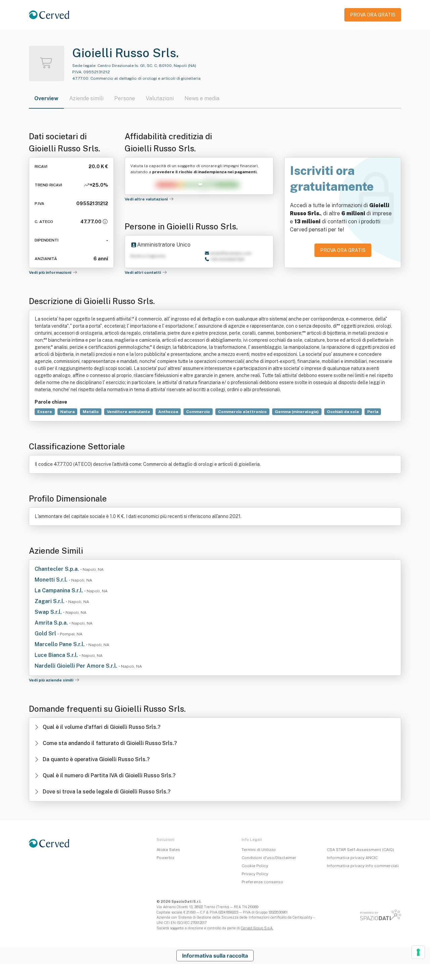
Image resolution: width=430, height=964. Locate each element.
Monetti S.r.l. (52, 580)
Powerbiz (165, 857)
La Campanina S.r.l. (59, 590)
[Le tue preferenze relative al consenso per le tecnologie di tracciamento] (418, 952)
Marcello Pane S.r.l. (60, 644)
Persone (124, 98)
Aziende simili (86, 98)
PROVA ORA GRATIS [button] (372, 14)
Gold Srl (46, 633)
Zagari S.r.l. (50, 601)
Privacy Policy (255, 874)
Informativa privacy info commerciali (363, 865)
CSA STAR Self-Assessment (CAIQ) (360, 849)
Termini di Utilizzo (259, 849)
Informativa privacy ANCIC (352, 857)
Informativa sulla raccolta (215, 955)
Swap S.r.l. (49, 612)
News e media (201, 98)
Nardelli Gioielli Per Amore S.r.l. (77, 666)
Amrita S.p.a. (52, 623)
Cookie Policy (255, 865)
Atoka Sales (168, 849)
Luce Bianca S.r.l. (57, 655)
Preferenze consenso (262, 882)
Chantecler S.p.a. (57, 569)
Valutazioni (160, 98)
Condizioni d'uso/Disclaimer (269, 857)
